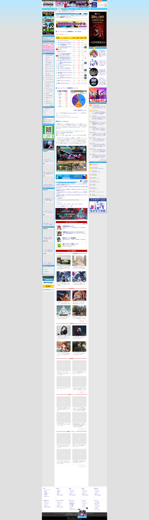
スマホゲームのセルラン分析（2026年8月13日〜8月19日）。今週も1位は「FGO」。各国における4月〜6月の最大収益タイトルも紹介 (79, 388)
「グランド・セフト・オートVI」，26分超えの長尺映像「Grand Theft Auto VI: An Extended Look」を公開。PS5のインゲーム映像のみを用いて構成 (99, 134)
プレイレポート (49, 10)
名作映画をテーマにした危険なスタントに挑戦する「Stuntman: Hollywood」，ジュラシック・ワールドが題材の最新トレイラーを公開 (79, 317)
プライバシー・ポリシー (74, 517)
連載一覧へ (52, 105)
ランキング (104, 0)
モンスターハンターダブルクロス (65, 42)
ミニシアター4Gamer (49, 91)
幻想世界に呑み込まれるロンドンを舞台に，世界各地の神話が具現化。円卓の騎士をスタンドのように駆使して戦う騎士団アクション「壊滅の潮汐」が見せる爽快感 (79, 425)
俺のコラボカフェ (48, 83)
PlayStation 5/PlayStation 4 (48, 121)
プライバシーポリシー (48, 267)
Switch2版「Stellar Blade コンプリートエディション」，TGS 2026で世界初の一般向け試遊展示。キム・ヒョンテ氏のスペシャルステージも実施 (63, 284)
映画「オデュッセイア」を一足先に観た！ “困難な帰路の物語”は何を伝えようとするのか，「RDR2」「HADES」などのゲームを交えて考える (48, 173)
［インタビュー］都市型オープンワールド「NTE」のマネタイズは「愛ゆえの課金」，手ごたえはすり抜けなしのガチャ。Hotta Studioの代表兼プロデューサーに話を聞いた (98, 139)
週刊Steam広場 (48, 73)
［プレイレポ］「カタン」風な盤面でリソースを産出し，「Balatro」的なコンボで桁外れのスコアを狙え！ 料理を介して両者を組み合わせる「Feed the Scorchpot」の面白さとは (79, 409)
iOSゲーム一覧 (72, 508)
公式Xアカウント (47, 0)
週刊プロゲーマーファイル (49, 60)
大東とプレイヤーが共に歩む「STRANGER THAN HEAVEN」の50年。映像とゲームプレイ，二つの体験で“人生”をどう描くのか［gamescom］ (48, 238)
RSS (43, 0)
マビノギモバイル (95, 188)
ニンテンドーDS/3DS (59, 500)
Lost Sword (93, 185)
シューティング (97, 506)
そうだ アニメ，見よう (49, 77)
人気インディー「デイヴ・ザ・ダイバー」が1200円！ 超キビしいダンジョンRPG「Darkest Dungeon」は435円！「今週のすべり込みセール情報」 (63, 373)
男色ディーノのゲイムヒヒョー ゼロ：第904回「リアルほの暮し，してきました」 (63, 388)
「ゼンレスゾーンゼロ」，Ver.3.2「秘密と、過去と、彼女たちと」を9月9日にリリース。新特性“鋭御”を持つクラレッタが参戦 (79, 302)
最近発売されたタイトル (65, 10)
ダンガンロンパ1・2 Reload (64, 55)
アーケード (96, 500)
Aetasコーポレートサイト (48, 273)
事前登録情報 (72, 503)
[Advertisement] (71, 478)
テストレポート (85, 502)
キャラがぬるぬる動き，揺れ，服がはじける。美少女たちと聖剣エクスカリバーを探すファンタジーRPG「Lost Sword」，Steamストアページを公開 (98, 107)
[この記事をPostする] (80, 13)
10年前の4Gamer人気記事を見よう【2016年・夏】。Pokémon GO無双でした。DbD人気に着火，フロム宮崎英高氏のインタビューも (48, 185)
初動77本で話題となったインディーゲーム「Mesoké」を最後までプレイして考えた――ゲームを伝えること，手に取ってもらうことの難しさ (48, 224)
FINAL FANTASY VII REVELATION (97, 168)
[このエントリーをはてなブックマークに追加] (86, 14)
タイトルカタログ (60, 495)
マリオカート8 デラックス (64, 40)
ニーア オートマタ (63, 51)
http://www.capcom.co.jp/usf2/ (67, 132)
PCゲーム (46, 118)
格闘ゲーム (97, 503)
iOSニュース (72, 501)
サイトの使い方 (54, 0)
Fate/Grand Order (94, 175)
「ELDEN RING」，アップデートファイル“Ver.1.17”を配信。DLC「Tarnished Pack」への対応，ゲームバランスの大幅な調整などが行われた (99, 128)
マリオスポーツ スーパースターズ (65, 70)
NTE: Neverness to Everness (96, 171)
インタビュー (55, 10)
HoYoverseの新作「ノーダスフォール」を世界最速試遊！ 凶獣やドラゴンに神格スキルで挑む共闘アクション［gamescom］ (99, 123)
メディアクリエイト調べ (82, 28)
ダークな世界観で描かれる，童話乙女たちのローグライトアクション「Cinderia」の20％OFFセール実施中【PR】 (79, 337)
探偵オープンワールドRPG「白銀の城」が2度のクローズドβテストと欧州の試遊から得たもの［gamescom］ (79, 445)
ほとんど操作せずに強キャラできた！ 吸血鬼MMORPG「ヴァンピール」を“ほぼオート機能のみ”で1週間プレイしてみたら (48, 199)
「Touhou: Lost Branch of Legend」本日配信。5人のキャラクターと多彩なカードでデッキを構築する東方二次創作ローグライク (79, 283)
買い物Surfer (47, 93)
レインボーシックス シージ (64, 83)
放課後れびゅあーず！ (49, 101)
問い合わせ (59, 0)
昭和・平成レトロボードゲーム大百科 (49, 86)
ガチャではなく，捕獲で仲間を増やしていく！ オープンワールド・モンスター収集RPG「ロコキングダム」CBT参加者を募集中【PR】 (63, 354)
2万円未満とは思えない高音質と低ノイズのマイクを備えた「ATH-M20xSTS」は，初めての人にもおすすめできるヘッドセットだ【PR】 (63, 338)
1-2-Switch (61, 66)
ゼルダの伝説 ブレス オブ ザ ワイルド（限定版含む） (65, 44)
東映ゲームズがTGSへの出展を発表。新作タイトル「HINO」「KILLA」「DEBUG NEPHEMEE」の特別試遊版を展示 (63, 317)
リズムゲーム (97, 507)
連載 (71, 206)
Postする (82, 13)
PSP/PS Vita (96, 488)
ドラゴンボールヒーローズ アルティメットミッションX (65, 47)
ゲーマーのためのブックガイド (49, 80)
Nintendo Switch (46, 500)
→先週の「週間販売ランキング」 (80, 110)
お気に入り (95, 0)
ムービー (59, 10)
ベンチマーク (84, 507)
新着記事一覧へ (82, 321)
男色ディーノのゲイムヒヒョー (49, 66)
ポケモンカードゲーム (95, 178)
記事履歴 (100, 0)
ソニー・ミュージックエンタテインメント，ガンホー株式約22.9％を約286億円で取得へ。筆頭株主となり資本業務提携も (99, 112)
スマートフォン (71, 500)
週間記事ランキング (47, 108)
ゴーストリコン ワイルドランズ (65, 80)
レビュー (44, 10)
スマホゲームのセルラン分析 (49, 69)
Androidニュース (72, 502)
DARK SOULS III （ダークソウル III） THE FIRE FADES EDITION (65, 58)
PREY (61, 49)
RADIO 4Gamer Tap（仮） (49, 75)
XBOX (70, 488)
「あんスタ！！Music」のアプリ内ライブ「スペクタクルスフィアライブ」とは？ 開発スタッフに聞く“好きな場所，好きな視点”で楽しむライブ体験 (48, 263)
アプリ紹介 (71, 506)
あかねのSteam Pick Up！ (49, 103)
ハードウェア (83, 500)
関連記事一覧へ (85, 182)
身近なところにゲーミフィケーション (49, 98)
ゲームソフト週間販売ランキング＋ (63, 206)
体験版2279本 (51, 6)
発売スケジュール (60, 494)
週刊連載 (45, 494)
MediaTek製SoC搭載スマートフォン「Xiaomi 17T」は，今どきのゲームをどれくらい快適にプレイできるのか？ (63, 424)
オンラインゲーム (47, 489)
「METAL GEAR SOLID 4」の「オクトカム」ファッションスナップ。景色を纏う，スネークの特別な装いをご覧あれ (48, 160)
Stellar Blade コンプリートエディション (98, 195)
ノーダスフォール (95, 165)
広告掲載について (47, 271)
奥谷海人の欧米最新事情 (49, 55)
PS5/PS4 (82, 488)
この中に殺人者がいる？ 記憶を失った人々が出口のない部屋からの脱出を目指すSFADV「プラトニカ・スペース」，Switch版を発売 (79, 267)
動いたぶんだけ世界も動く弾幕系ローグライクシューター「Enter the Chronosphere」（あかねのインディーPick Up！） (79, 372)
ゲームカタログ (73, 10)
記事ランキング (47, 496)
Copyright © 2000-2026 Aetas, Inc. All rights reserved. (74, 518)
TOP (44, 488)
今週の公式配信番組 (48, 62)
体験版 (45, 491)
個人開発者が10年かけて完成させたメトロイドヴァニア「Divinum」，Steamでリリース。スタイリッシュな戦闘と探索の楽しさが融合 (63, 302)
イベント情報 (97, 502)
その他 (96, 508)
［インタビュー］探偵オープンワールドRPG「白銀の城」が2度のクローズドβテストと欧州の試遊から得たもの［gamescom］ (48, 250)
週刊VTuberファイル (49, 64)
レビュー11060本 (45, 6)
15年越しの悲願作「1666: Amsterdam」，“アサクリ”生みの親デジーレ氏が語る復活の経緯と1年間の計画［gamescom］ (79, 461)
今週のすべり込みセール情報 (49, 71)
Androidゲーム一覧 (73, 509)
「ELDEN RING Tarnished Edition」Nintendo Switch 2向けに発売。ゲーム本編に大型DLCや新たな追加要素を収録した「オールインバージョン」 (63, 268)
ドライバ (83, 506)
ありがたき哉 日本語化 (49, 95)
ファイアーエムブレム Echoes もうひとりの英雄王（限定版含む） (66, 54)
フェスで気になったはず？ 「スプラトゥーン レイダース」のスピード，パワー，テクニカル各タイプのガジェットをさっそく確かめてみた (48, 212)
